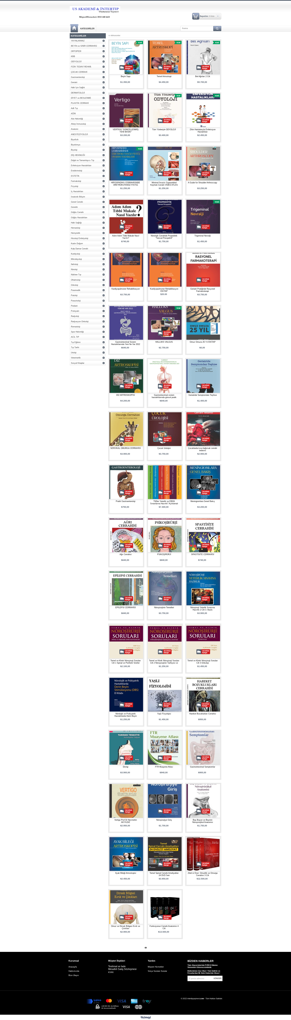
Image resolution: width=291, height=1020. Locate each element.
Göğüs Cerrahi (77, 212)
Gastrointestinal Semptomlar (202, 767)
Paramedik (75, 290)
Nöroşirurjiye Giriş (164, 820)
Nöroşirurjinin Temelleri (164, 607)
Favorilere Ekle (135, 59)
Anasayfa (73, 967)
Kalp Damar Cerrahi (79, 248)
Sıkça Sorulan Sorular (157, 971)
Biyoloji (74, 150)
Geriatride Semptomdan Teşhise (203, 395)
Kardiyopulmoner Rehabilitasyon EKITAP (164, 290)
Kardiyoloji (75, 254)
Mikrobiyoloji (76, 259)
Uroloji (73, 352)
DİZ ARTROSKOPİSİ (125, 395)
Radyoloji (75, 316)
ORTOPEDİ (76, 51)
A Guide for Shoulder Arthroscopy (202, 182)
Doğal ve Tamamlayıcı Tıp (82, 160)
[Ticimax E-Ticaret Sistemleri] (145, 1017)
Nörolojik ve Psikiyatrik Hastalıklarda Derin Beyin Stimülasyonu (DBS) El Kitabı (126, 716)
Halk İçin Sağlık (78, 87)
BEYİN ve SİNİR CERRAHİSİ (84, 46)
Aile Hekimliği (77, 119)
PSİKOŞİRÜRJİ (164, 554)
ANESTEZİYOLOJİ (79, 134)
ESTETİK (75, 176)
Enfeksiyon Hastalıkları (81, 165)
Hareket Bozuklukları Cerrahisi (202, 714)
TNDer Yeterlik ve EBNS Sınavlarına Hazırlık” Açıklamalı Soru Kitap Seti (164, 503)
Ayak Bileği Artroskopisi (125, 873)
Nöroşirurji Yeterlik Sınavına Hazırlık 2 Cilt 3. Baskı (202, 608)
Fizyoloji (74, 186)
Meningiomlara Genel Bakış (203, 501)
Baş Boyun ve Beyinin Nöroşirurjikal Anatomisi (202, 821)
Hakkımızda (74, 971)
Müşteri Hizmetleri (156, 967)
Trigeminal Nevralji (202, 236)
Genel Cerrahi (77, 202)
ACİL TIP (75, 337)
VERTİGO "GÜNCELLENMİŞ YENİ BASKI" (126, 130)
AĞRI (73, 113)
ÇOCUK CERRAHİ (79, 72)
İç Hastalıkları (77, 191)
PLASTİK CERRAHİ (80, 103)
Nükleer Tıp (76, 274)
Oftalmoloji (75, 280)
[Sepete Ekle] (117, 59)
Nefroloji (74, 264)
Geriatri (74, 82)
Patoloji (74, 295)
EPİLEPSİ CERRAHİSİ (125, 607)
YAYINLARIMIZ (78, 41)
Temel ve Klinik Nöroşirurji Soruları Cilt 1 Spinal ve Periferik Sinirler (125, 661)
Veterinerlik (76, 358)
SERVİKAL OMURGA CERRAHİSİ (125, 448)
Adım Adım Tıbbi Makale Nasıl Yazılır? (125, 237)
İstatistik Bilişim (78, 197)
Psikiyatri (75, 311)
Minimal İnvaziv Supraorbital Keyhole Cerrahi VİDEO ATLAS (164, 183)
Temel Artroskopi (164, 76)
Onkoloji (74, 285)
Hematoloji (75, 228)
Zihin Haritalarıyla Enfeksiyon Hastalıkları (203, 130)
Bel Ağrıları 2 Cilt (202, 76)
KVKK (111, 972)
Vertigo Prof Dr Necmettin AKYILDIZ (125, 821)
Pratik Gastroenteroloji (125, 501)
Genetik (74, 207)
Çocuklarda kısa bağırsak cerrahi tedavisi (202, 449)
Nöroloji (74, 269)
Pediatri (74, 306)
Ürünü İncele (126, 59)
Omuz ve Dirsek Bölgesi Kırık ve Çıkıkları (125, 927)
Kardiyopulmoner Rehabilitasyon (126, 289)
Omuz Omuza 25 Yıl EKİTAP (203, 342)
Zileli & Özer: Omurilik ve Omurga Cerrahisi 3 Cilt (202, 874)
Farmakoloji (76, 181)
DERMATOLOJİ (78, 93)
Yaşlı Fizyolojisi (164, 714)
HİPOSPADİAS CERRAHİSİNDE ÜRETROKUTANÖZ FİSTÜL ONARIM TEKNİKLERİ (125, 184)
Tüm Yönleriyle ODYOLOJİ (164, 129)
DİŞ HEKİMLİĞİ (78, 155)
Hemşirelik (75, 233)
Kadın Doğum (77, 243)
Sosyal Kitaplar (77, 363)
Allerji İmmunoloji (78, 124)
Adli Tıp (74, 108)
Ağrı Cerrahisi (126, 554)
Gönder (218, 978)
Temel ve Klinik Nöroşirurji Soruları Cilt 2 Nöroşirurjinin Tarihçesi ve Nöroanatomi (164, 662)
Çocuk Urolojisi (164, 448)
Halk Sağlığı (76, 223)
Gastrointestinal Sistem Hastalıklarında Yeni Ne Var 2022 (125, 343)
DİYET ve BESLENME (81, 98)
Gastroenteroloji (78, 77)
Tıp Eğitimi (75, 342)
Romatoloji (75, 326)
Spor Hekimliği (77, 332)
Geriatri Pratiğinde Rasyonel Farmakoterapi (202, 290)
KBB (73, 56)
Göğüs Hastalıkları (79, 217)
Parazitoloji (76, 301)
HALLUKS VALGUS (164, 342)
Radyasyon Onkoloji (80, 321)
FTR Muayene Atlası (164, 767)
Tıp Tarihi (75, 347)
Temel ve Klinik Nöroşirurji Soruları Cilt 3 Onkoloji (202, 661)
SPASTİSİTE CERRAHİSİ (202, 554)
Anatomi (74, 129)
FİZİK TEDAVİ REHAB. (81, 67)
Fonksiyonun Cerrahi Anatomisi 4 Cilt (164, 927)
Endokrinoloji (76, 170)
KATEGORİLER (87, 28)
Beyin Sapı (125, 76)
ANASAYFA (74, 28)
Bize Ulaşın (74, 975)
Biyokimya (75, 145)
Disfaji (125, 767)
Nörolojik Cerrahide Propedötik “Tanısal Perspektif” (164, 237)
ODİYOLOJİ (76, 61)
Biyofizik (75, 139)
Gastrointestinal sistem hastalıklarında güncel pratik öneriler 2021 (164, 397)
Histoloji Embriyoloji (79, 238)
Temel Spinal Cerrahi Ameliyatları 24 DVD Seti (164, 874)
